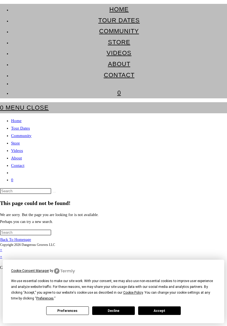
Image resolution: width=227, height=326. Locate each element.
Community (21, 135)
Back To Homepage (15, 240)
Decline (113, 311)
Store (15, 143)
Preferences (67, 311)
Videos (17, 150)
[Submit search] (54, 192)
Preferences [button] (45, 298)
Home (16, 121)
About (16, 158)
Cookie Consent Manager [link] (30, 271)
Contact (17, 165)
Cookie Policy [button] (133, 293)
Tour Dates (20, 128)
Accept (159, 311)
